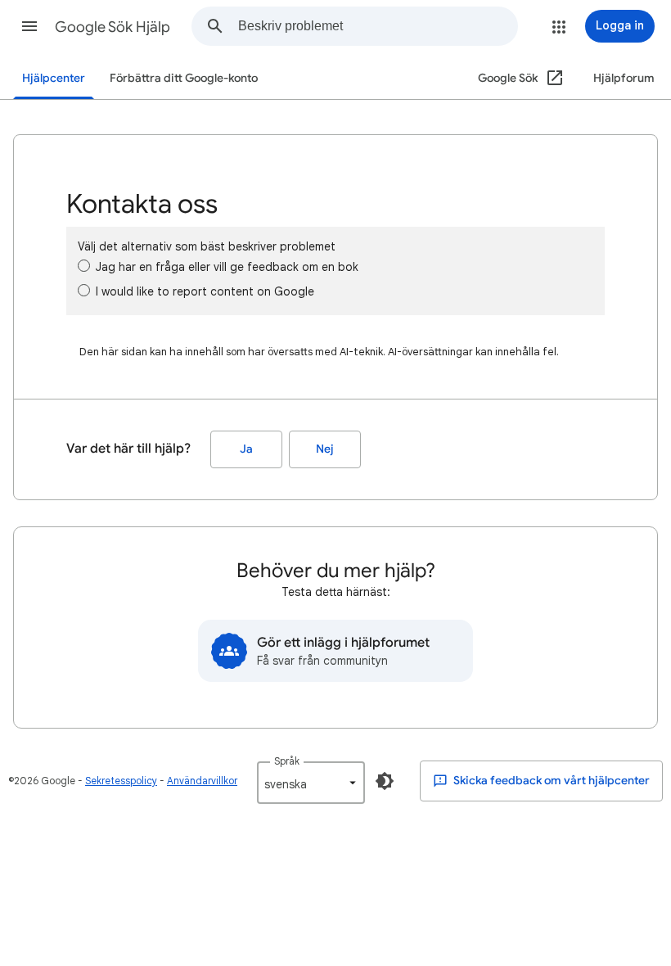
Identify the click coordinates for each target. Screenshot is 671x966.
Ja (246, 449)
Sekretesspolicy (121, 780)
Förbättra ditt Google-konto (184, 78)
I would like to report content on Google (205, 291)
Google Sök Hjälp (112, 27)
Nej (325, 449)
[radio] (84, 266)
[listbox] (311, 782)
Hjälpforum (624, 78)
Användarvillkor (202, 780)
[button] (29, 26)
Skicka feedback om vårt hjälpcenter (550, 781)
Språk (286, 761)
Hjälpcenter (53, 78)
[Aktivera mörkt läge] (384, 781)
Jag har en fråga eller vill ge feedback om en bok (227, 267)
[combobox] (377, 26)
